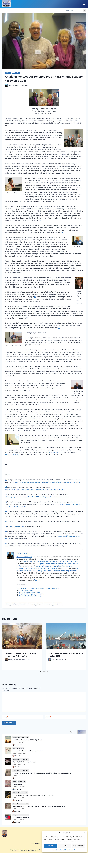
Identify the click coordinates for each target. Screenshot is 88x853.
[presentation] (22, 636)
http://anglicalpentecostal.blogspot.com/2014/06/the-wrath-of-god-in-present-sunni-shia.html (47, 482)
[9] (29, 390)
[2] (40, 220)
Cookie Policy (56, 849)
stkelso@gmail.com (54, 452)
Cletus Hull (55, 659)
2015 (7, 604)
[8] (55, 383)
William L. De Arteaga (24, 557)
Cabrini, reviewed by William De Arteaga (30, 596)
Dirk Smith (17, 778)
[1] (43, 180)
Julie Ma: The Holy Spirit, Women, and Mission (27, 751)
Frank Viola (18, 767)
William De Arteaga (13, 85)
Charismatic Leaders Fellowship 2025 (29, 592)
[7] (73, 361)
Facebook (37, 580)
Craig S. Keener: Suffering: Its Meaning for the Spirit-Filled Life (32, 795)
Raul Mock (18, 811)
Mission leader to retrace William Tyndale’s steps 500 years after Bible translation (39, 806)
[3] (62, 232)
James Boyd (18, 789)
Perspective (57, 604)
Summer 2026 (25, 737)
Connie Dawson (19, 755)
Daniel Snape (18, 744)
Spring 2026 (24, 792)
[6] (59, 328)
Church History (16, 770)
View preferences (78, 846)
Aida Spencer (18, 800)
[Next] (83, 646)
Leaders (39, 604)
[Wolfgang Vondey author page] (6, 659)
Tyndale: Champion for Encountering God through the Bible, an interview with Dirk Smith (41, 773)
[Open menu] (84, 3)
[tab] (40, 671)
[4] (35, 297)
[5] (27, 318)
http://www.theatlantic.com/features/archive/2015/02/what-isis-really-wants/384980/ (34, 489)
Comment (6, 690)
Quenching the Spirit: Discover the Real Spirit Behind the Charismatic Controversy (50, 561)
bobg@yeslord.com (11, 454)
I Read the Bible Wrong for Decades (24, 762)
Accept (50, 846)
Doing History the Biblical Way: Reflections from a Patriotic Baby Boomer (39, 588)
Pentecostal (48, 604)
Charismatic (22, 604)
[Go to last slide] (4, 646)
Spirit (14, 748)
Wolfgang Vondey (13, 659)
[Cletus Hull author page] (49, 659)
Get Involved (35, 843)
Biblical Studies (16, 759)
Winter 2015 (15, 72)
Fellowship (31, 604)
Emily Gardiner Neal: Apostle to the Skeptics (31, 594)
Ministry (8, 72)
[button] (84, 833)
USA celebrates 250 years (21, 817)
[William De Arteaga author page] (6, 85)
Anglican (14, 604)
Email (48, 717)
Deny (64, 846)
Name (5, 717)
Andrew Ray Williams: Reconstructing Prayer (27, 740)
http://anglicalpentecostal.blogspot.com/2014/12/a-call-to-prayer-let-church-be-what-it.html (37, 497)
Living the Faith (16, 737)
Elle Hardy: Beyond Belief (26, 590)
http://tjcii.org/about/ (16, 526)
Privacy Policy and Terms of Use (68, 849)
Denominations (17, 784)
